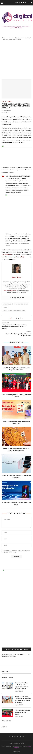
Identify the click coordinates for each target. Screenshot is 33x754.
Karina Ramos (7, 110)
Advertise (21, 743)
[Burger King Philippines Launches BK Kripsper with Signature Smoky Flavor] (16, 436)
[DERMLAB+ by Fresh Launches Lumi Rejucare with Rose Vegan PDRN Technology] (16, 355)
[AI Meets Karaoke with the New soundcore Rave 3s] (16, 490)
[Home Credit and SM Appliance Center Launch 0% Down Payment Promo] (16, 409)
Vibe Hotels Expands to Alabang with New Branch (22, 712)
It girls (5, 307)
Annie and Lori (7, 304)
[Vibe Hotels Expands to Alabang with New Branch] (16, 382)
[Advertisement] (16, 59)
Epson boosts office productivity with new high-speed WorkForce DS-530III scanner (22, 685)
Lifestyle (9, 101)
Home (3, 38)
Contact (16, 743)
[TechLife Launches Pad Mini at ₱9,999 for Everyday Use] (16, 463)
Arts (10, 38)
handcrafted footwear (21, 304)
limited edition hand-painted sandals (14, 310)
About (10, 743)
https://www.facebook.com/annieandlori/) (13, 257)
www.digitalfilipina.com (10, 290)
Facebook (4, 727)
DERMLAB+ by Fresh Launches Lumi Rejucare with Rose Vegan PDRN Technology (23, 699)
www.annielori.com (7, 254)
